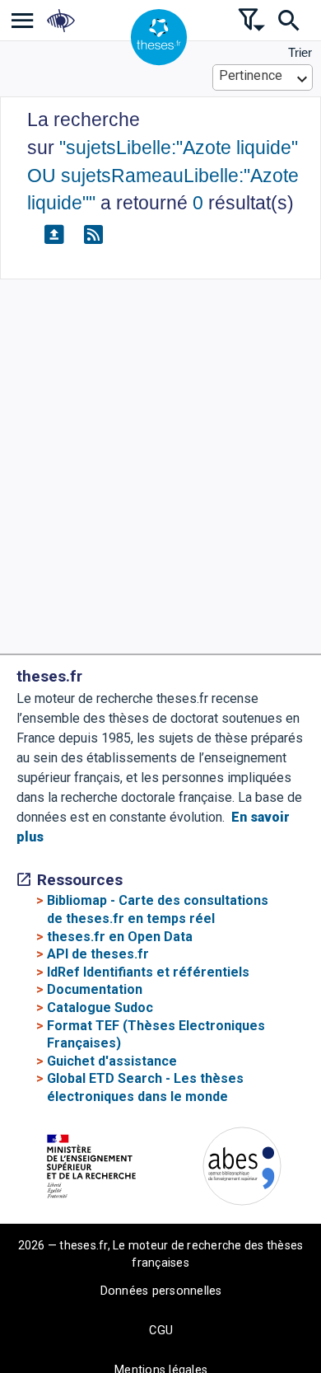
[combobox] (263, 77)
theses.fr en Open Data (120, 936)
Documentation (94, 989)
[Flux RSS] (93, 235)
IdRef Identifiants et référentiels (148, 972)
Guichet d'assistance (112, 1061)
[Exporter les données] (53, 235)
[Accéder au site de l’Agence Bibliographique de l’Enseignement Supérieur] (241, 1169)
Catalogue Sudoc (100, 1007)
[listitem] (22, 20)
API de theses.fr (98, 954)
